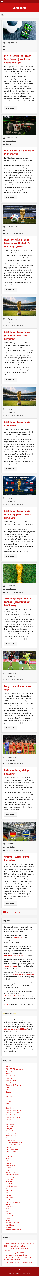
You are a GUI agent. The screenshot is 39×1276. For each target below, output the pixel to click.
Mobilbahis (10, 1184)
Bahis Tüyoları (11, 1083)
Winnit (8, 1220)
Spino (8, 1211)
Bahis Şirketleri (11, 1076)
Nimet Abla (9, 1191)
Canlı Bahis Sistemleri (13, 1110)
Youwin (8, 1227)
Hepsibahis (10, 1147)
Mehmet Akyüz (11, 46)
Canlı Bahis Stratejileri (13, 1115)
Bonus (8, 1106)
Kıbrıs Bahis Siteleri (12, 1175)
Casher (8, 1119)
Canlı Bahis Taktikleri (13, 1117)
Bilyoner (9, 1096)
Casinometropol (11, 1126)
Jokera (8, 1170)
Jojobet (8, 1168)
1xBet (8, 1067)
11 (16, 912)
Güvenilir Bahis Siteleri (14, 1145)
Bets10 (8, 49)
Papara (8, 1195)
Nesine (8, 1188)
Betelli (8, 1090)
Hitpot (8, 1154)
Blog (7, 1103)
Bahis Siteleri (10, 1078)
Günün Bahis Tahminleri (14, 1142)
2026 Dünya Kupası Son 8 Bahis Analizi (19, 1262)
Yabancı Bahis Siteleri (13, 1223)
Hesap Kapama (11, 1152)
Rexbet (8, 1204)
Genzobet (9, 1138)
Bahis (8, 1074)
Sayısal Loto (10, 1207)
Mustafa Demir (11, 412)
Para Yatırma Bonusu (13, 1202)
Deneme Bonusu (11, 1131)
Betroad (8, 1092)
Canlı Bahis (19, 8)
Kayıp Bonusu (11, 1172)
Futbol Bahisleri (11, 1136)
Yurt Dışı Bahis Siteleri (13, 1230)
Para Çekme (10, 1197)
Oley (7, 1193)
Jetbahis (9, 1163)
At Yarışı (9, 1071)
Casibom (9, 1122)
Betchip (8, 1087)
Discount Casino (18, 938)
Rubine (28, 1273)
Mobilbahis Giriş (11, 1186)
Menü (3, 15)
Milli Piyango (10, 1177)
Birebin (8, 1099)
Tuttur (8, 1218)
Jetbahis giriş (10, 1165)
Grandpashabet (11, 1140)
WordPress (19, 1273)
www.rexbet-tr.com (10, 966)
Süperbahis (10, 1214)
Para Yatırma (10, 1200)
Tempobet (9, 1216)
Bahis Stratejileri (11, 1080)
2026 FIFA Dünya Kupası (14, 233)
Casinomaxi (10, 1124)
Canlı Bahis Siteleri (12, 1113)
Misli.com (9, 1181)
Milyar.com (10, 1179)
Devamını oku (10, 108)
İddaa (8, 1158)
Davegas (9, 1129)
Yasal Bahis (10, 1225)
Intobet (8, 1161)
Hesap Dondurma (12, 1149)
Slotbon (9, 1209)
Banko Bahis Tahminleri (14, 1085)
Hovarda (9, 1156)
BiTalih (8, 1101)
